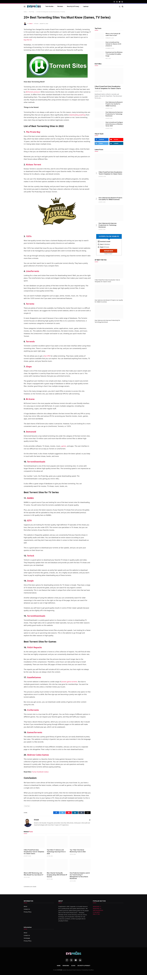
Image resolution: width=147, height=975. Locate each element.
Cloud (73, 965)
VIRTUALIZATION (98, 910)
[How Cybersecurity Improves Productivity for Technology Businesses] (99, 114)
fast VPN (47, 356)
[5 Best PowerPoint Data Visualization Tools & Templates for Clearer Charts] (34, 842)
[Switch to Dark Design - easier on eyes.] (120, 6)
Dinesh (30, 23)
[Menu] (24, 6)
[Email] (17, 51)
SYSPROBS (59, 970)
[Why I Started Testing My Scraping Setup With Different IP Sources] (57, 865)
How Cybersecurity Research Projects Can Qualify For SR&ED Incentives (114, 104)
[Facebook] (17, 33)
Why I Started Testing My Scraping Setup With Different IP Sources (57, 875)
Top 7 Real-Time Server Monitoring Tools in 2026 (78, 851)
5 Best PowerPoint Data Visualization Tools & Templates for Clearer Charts (34, 851)
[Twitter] (17, 38)
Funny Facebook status (40, 772)
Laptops (85, 6)
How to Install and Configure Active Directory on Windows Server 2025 (114, 124)
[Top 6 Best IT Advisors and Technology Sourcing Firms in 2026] (57, 842)
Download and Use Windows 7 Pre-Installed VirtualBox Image (114, 54)
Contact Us (27, 909)
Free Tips (27, 806)
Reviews (60, 6)
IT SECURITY (96, 912)
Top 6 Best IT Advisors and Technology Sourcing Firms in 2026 (56, 851)
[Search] (122, 6)
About (25, 906)
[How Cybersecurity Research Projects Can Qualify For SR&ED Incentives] (99, 104)
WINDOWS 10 (97, 908)
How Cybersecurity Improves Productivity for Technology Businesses (114, 114)
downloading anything (77, 115)
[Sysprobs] (34, 7)
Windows (66, 965)
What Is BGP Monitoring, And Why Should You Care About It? (33, 874)
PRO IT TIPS (96, 914)
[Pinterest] (17, 46)
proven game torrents (69, 682)
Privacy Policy (27, 912)
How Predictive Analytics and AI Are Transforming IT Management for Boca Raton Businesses (80, 875)
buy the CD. (28, 40)
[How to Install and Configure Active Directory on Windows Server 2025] (99, 124)
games (63, 446)
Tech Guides (49, 6)
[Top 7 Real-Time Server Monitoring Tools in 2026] (80, 842)
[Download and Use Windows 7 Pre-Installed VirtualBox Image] (99, 54)
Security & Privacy (73, 6)
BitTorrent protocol (33, 92)
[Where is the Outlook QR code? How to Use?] (99, 36)
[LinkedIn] (17, 42)
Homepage (27, 938)
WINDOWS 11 (97, 906)
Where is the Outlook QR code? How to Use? (113, 34)
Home (59, 965)
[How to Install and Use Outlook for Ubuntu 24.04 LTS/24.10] (99, 44)
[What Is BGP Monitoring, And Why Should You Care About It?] (34, 865)
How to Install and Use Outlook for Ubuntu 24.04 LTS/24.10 (113, 44)
